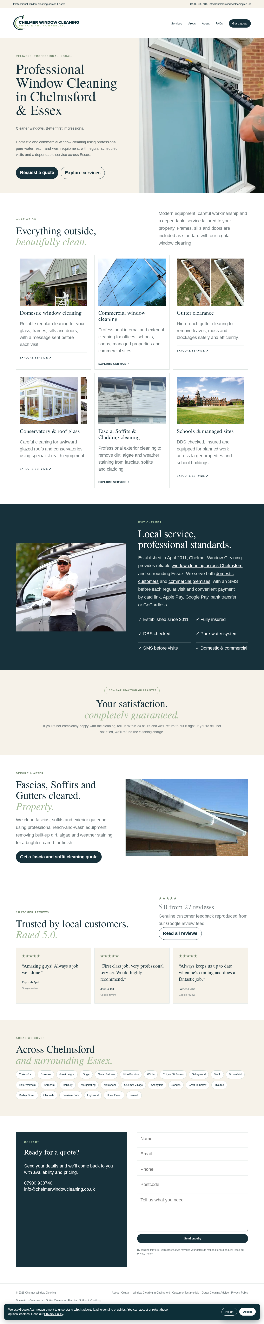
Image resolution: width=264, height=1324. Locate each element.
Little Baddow (131, 1074)
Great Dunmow (197, 1084)
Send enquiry (192, 1238)
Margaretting (88, 1084)
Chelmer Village (133, 1084)
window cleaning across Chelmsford (207, 565)
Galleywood (198, 1074)
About (206, 23)
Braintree (46, 1074)
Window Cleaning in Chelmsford (151, 1292)
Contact (125, 1292)
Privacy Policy (144, 1253)
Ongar (86, 1074)
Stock (217, 1074)
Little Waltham (27, 1084)
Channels (48, 1095)
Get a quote (240, 23)
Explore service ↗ (35, 357)
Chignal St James (173, 1074)
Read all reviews (180, 933)
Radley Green (27, 1095)
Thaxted (219, 1084)
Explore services (82, 172)
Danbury (68, 1084)
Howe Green (114, 1095)
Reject (229, 1311)
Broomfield (235, 1074)
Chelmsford (25, 1074)
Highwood (93, 1095)
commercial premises (189, 581)
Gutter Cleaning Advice (215, 1292)
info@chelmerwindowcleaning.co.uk (59, 1189)
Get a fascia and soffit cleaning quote (59, 856)
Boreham (49, 1084)
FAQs (219, 23)
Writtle (150, 1074)
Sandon (175, 1084)
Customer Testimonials (185, 1292)
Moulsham (110, 1084)
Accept (247, 1311)
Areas (192, 23)
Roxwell (134, 1095)
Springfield (157, 1084)
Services (176, 23)
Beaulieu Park (70, 1095)
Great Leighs (66, 1074)
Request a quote (37, 172)
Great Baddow (106, 1074)
